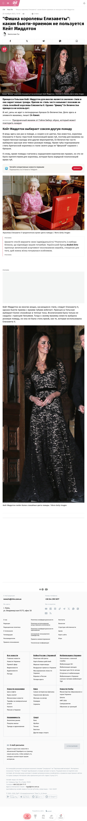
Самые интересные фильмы (43, 692)
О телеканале (8, 631)
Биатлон (36, 729)
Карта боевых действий (42, 661)
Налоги (9, 707)
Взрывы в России (39, 676)
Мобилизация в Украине (70, 655)
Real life (10, 9)
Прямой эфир (12, 664)
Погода (9, 674)
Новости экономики (15, 689)
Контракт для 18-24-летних (70, 670)
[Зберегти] (76, 41)
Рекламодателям (9, 638)
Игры (60, 638)
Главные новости (13, 658)
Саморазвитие (65, 704)
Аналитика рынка (13, 720)
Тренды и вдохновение (15, 726)
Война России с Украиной (44, 655)
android (12, 797)
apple (25, 797)
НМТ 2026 (63, 701)
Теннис (36, 726)
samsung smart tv (51, 797)
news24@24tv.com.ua (12, 599)
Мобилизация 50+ (66, 664)
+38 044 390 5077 (52, 599)
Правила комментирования (40, 639)
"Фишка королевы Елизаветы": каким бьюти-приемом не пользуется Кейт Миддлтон (45, 9)
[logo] (14, 3)
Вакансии (61, 623)
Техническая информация (40, 643)
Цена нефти (11, 692)
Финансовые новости (15, 698)
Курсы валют (12, 695)
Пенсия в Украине (14, 710)
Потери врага (38, 679)
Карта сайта (62, 635)
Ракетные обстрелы (40, 658)
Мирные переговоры (41, 664)
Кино (35, 689)
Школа (62, 697)
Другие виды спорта (40, 733)
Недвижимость (13, 717)
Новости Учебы (66, 689)
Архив (60, 631)
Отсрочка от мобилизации (70, 673)
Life (4, 9)
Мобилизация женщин (68, 667)
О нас (5, 620)
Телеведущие (8, 635)
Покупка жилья (12, 723)
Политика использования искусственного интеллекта (40, 624)
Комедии (36, 701)
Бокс (35, 720)
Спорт (36, 717)
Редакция (6, 623)
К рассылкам (72, 746)
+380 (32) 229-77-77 (19, 784)
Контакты (61, 620)
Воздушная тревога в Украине (44, 668)
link (46, 609)
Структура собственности (67, 627)
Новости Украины (13, 661)
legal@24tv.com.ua (32, 787)
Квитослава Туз (13, 34)
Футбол (36, 723)
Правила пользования (11, 642)
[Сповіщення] (84, 3)
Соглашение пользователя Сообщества (40, 634)
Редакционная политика (11, 627)
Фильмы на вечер (40, 698)
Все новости (12, 655)
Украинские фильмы (41, 695)
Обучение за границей (68, 707)
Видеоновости (12, 668)
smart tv (37, 797)
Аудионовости (12, 671)
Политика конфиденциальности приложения (42, 629)
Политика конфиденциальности (42, 620)
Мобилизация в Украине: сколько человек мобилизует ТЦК (71, 678)
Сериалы (36, 704)
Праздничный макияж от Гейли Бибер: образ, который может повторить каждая (39, 121)
